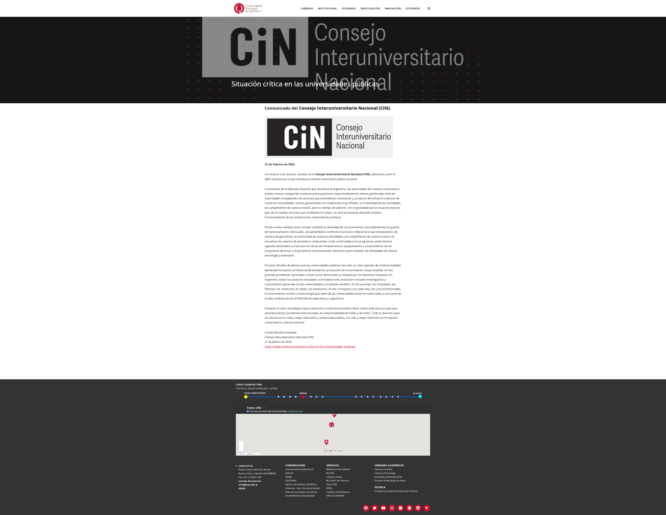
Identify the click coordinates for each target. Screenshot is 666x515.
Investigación (370, 8)
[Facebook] (365, 508)
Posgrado (349, 8)
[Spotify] (409, 508)
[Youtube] (383, 508)
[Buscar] (429, 8)
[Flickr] (400, 508)
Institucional (327, 8)
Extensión (413, 8)
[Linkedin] (418, 508)
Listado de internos (249, 481)
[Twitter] (374, 508)
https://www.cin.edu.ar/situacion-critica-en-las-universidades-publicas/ (310, 346)
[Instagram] (391, 508)
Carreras (307, 8)
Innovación (393, 8)
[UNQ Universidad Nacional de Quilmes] (248, 8)
